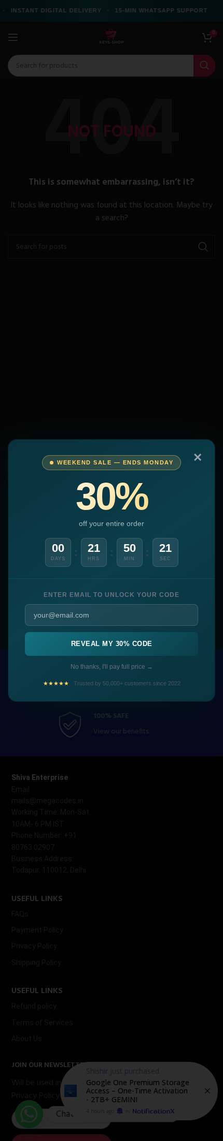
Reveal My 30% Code (111, 644)
